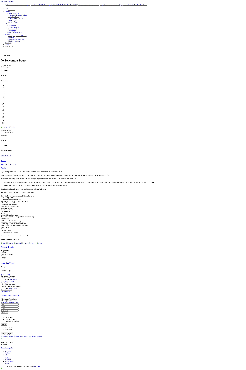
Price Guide (8, 316)
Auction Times (12, 22)
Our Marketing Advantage (16, 39)
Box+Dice (36, 366)
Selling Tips (12, 30)
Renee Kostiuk (5, 274)
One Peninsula (9, 361)
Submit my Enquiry (7, 333)
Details (3, 168)
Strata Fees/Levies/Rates (12, 321)
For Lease (8, 358)
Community (8, 43)
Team (6, 8)
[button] (5, 127)
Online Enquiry (5, 291)
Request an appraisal (7, 348)
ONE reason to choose (15, 32)
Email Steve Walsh (6, 290)
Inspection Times (13, 17)
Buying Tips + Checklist (15, 18)
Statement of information (8, 164)
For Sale (7, 11)
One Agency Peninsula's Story (17, 36)
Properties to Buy (13, 13)
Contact (7, 44)
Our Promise (12, 37)
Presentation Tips (13, 29)
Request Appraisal (14, 27)
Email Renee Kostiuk (7, 281)
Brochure (3, 161)
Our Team (11, 10)
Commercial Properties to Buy (17, 15)
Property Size (9, 317)
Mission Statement (14, 41)
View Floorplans (6, 155)
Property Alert (12, 20)
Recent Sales (12, 25)
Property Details (7, 247)
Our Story (8, 34)
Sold (6, 24)
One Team (8, 351)
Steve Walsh (4, 283)
